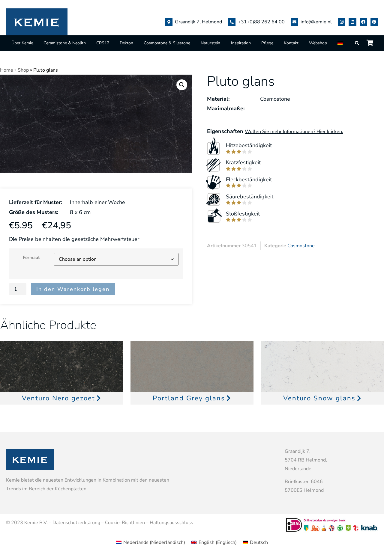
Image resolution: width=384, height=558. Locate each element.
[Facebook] (363, 21)
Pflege (267, 43)
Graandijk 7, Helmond (198, 22)
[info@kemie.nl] (294, 22)
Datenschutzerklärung (76, 522)
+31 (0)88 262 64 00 (261, 22)
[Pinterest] (374, 21)
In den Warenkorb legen (73, 289)
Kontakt (291, 43)
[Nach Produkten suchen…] (357, 43)
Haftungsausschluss (171, 522)
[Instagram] (341, 21)
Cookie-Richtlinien (125, 522)
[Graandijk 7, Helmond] (168, 22)
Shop (23, 70)
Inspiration (241, 43)
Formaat (31, 257)
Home (6, 70)
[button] (181, 84)
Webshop (318, 43)
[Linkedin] (352, 21)
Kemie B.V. (36, 522)
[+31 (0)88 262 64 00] (232, 22)
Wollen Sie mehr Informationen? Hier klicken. (294, 131)
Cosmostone (301, 245)
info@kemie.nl (316, 22)
